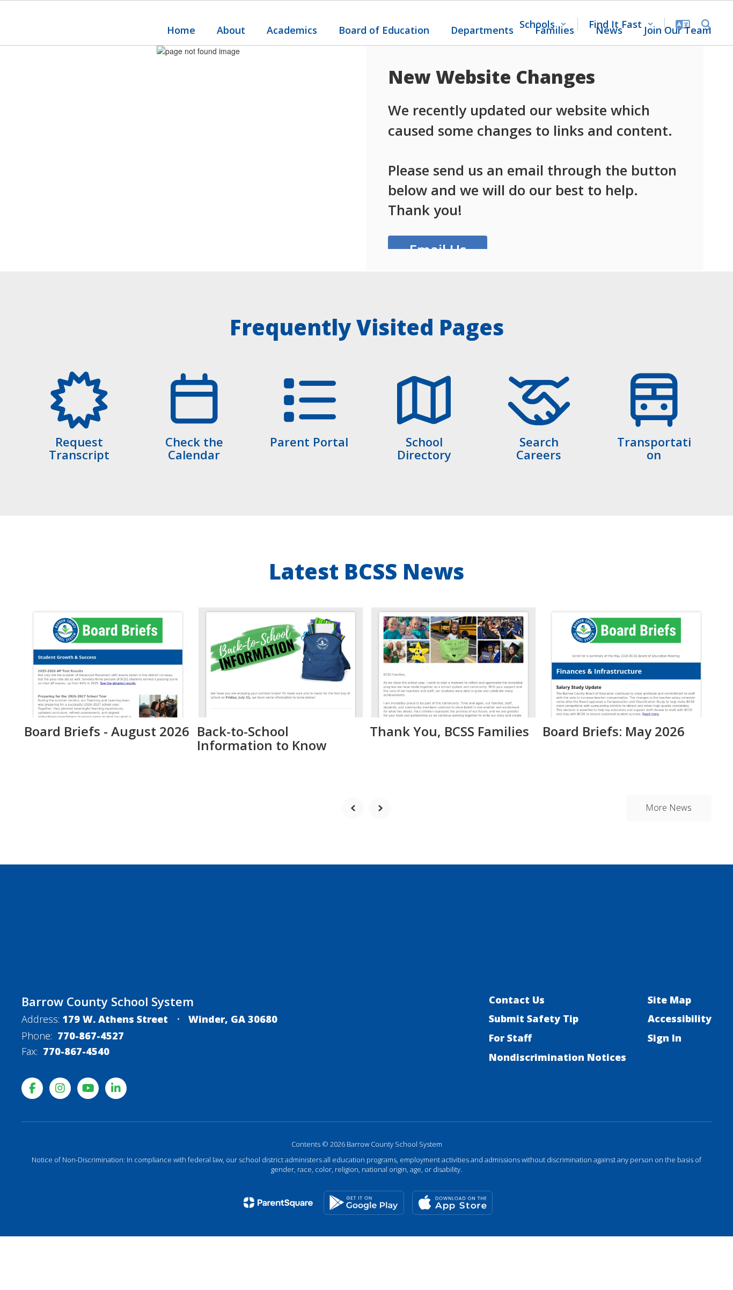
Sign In (664, 1037)
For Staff (510, 1037)
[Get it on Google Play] (364, 1203)
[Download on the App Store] (452, 1203)
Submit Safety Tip (533, 1018)
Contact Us (517, 999)
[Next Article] (380, 808)
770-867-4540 (76, 1051)
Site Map (669, 999)
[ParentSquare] (278, 1202)
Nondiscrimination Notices (557, 1057)
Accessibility (680, 1018)
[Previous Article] (353, 808)
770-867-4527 (90, 1035)
